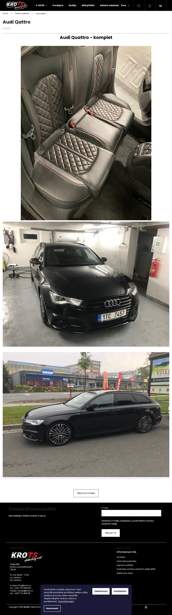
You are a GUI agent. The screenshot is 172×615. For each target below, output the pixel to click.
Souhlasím (120, 591)
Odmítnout (101, 591)
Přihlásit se (110, 533)
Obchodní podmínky (126, 561)
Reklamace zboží (125, 573)
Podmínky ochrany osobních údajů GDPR (136, 569)
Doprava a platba (125, 565)
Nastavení (52, 608)
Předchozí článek (86, 493)
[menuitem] (41, 5)
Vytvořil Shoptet (155, 607)
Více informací (66, 601)
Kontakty (121, 557)
